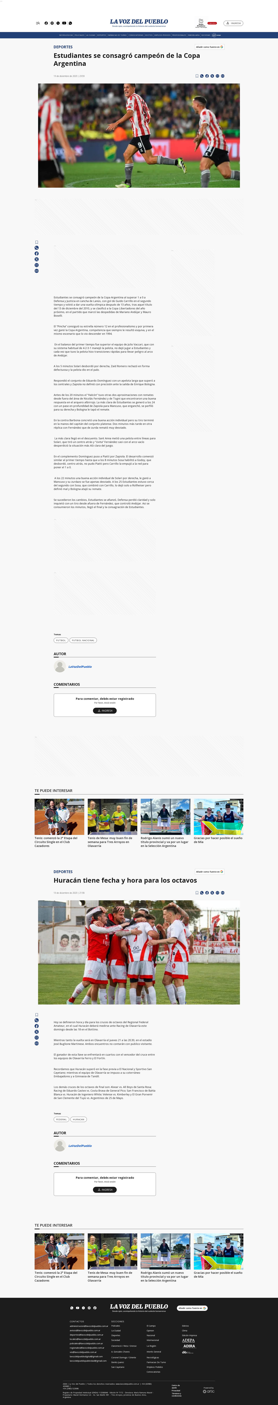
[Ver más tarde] (197, 76)
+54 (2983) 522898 (70, 1388)
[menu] (38, 23)
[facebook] (207, 76)
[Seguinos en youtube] (77, 1308)
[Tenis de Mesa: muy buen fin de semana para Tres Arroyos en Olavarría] (112, 817)
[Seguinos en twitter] (83, 1308)
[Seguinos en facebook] (95, 1308)
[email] (217, 76)
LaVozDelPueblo (80, 666)
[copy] (222, 76)
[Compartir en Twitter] (212, 76)
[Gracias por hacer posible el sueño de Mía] (219, 817)
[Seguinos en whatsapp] (71, 1308)
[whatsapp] (202, 76)
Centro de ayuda (176, 1386)
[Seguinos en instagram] (89, 1308)
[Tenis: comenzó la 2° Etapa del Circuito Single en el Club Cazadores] (59, 817)
